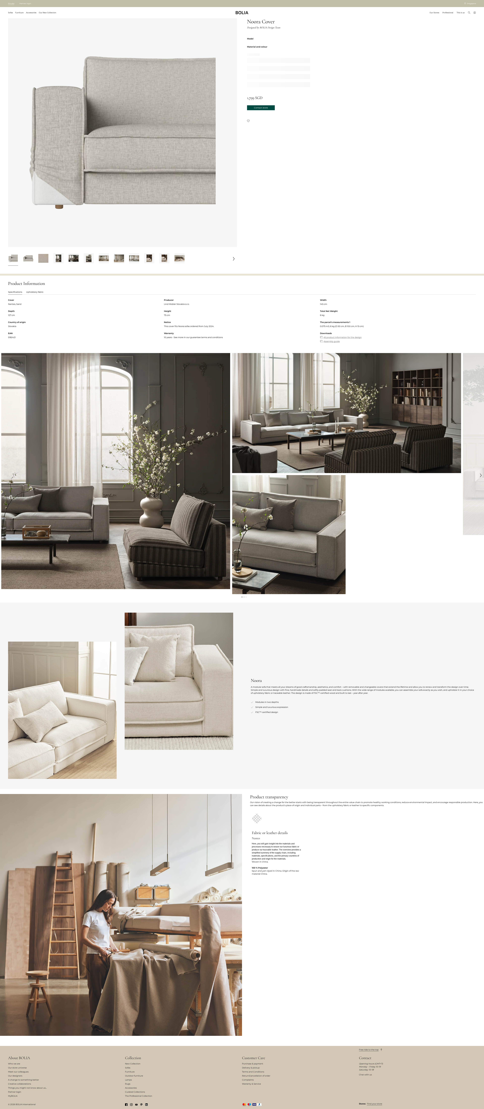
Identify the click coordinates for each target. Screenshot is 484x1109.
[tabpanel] (242, 323)
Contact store (261, 108)
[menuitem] (469, 13)
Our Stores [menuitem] (434, 12)
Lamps (128, 1080)
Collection (133, 1057)
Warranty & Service (251, 1084)
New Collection (132, 1064)
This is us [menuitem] (461, 12)
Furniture (130, 1072)
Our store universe (17, 1068)
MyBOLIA (12, 1096)
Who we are (14, 1064)
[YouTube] (136, 1104)
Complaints (248, 1080)
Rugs (127, 1084)
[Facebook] (126, 1104)
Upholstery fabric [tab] (34, 292)
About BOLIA (19, 1057)
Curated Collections (135, 1092)
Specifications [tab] (15, 292)
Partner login (25, 3)
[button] (242, 597)
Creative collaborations (19, 1084)
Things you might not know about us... (27, 1088)
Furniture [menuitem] (19, 12)
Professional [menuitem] (447, 12)
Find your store (374, 1104)
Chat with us (365, 1074)
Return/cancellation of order (256, 1076)
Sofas (127, 1068)
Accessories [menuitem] (31, 12)
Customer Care (253, 1057)
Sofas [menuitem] (10, 12)
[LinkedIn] (146, 1104)
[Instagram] (131, 1104)
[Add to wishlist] (248, 120)
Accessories (131, 1088)
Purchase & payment (252, 1064)
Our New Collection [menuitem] (47, 12)
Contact (365, 1057)
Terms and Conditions (253, 1072)
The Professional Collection (138, 1096)
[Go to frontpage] (242, 12)
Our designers (15, 1076)
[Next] (234, 259)
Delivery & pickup (251, 1068)
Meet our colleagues (18, 1072)
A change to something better (23, 1080)
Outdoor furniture (134, 1076)
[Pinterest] (141, 1104)
